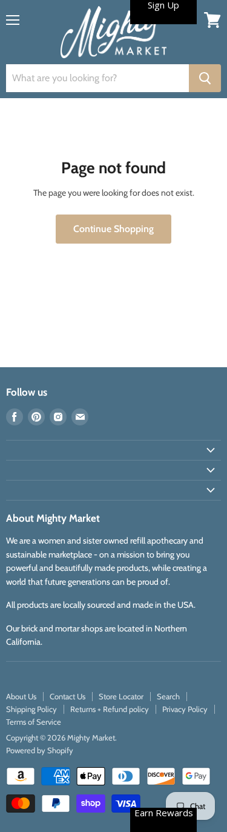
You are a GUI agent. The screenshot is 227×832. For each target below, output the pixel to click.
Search (168, 696)
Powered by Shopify (39, 750)
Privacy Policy (185, 709)
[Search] (205, 78)
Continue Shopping (113, 229)
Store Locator (121, 696)
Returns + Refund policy (109, 709)
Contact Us (67, 696)
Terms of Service (33, 722)
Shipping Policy (31, 709)
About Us (21, 696)
